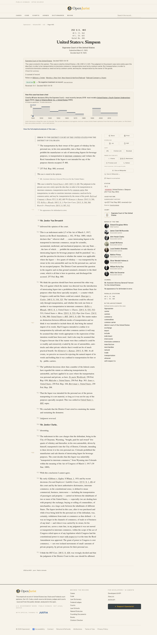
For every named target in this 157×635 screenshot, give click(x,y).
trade (106, 353)
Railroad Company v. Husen (96, 78)
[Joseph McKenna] (106, 244)
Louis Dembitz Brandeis (118, 249)
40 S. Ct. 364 (78, 33)
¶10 (38, 232)
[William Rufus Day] (106, 268)
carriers (107, 314)
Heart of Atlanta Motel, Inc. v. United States (51, 100)
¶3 (38, 168)
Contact (50, 629)
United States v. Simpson (121, 189)
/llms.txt (111, 596)
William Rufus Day (117, 267)
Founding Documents (78, 614)
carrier (106, 311)
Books (70, 15)
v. (60, 184)
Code (27, 15)
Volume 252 (37, 24)
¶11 (38, 282)
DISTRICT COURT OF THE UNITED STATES (69, 137)
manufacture (109, 344)
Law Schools (75, 608)
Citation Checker (76, 620)
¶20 (38, 478)
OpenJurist (27, 24)
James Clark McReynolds (119, 231)
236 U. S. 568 (81, 350)
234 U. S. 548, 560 (83, 202)
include (107, 333)
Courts (35, 15)
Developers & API (114, 593)
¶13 (38, 393)
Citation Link (117, 151)
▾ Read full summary (32, 71)
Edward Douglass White (119, 225)
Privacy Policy (102, 629)
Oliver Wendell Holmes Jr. (119, 261)
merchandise (109, 347)
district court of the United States (117, 325)
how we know (68, 82)
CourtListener (114, 205)
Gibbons (52, 478)
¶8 (38, 220)
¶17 (38, 430)
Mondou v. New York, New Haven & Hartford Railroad (65, 78)
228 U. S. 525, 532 (87, 309)
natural (107, 350)
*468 (32, 452)
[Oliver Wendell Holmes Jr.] (106, 262)
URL (107, 151)
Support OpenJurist (124, 606)
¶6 (39, 184)
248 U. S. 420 (74, 184)
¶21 (38, 552)
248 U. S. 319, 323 (55, 299)
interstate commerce (73, 155)
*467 (32, 323)
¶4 (39, 174)
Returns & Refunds (63, 629)
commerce (108, 317)
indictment (108, 336)
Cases (18, 15)
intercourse (108, 339)
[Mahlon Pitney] (106, 256)
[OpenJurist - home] (78, 8)
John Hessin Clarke (117, 237)
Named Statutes (76, 611)
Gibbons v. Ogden (38, 78)
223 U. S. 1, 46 (85, 482)
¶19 (38, 472)
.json (34, 570)
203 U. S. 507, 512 (63, 205)
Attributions (77, 629)
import (106, 331)
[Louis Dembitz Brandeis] (106, 250)
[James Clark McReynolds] (106, 232)
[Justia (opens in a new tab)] (43, 612)
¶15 (38, 418)
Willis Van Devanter (117, 273)
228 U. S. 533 (69, 313)
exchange (108, 328)
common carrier (78, 190)
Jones (90, 380)
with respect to (71, 536)
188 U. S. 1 (58, 202)
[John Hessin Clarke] (106, 238)
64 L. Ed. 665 (78, 36)
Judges (46, 15)
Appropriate (108, 308)
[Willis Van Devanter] (106, 274)
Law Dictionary (75, 599)
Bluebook (129, 151)
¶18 (38, 436)
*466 (32, 209)
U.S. (44, 24)
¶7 (38, 210)
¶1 (39, 137)
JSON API (111, 600)
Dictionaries (58, 15)
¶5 (38, 178)
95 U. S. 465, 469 (58, 199)
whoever (107, 358)
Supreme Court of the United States (78, 48)
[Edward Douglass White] (106, 226)
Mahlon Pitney (115, 255)
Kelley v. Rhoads (47, 202)
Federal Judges (75, 602)
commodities (109, 319)
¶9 (38, 226)
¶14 (38, 409)
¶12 (38, 366)
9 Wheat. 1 (69, 478)
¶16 (38, 424)
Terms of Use (90, 629)
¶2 (38, 145)
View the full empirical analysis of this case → (40, 129)
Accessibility (39, 629)
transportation (109, 355)
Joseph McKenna (116, 243)
